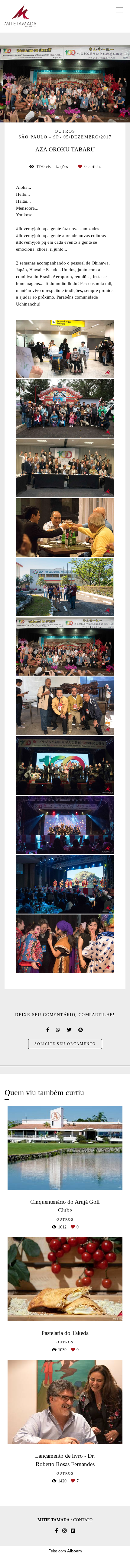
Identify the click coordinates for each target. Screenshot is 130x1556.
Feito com (65, 1551)
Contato (83, 1520)
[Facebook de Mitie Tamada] (56, 1530)
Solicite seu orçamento (65, 1044)
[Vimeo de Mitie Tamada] (73, 1530)
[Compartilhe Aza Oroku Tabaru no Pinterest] (81, 1030)
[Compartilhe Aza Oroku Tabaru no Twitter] (69, 1030)
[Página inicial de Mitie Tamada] (20, 16)
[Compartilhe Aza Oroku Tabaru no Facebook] (48, 1030)
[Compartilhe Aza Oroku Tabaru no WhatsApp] (58, 1030)
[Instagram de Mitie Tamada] (64, 1530)
